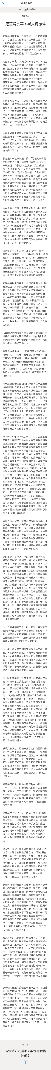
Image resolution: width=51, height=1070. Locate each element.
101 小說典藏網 (25, 6)
